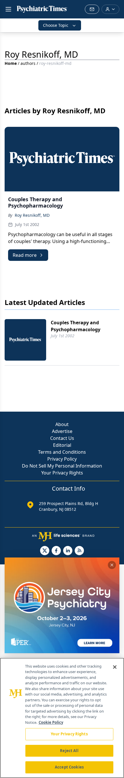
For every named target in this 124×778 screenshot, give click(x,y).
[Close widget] (112, 565)
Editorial (62, 445)
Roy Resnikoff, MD (32, 215)
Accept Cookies (69, 767)
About (62, 424)
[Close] (114, 667)
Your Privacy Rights (62, 473)
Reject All (69, 750)
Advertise (62, 431)
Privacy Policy (62, 459)
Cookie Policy (51, 722)
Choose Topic (55, 25)
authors (27, 63)
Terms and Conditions (62, 452)
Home (11, 63)
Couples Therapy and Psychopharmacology (75, 326)
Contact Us (62, 438)
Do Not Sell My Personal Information (62, 466)
